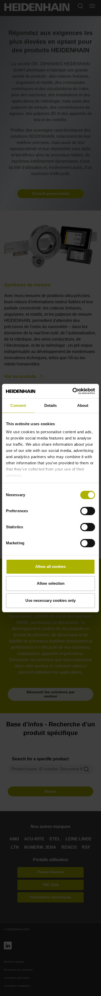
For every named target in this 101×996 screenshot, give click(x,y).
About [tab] (83, 405)
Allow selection (50, 583)
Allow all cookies (50, 566)
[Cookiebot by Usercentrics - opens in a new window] (72, 391)
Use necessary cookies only (50, 600)
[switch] (87, 511)
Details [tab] (50, 405)
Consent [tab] (18, 405)
